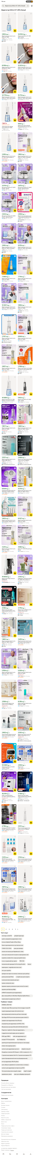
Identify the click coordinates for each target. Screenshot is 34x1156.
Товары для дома (5, 1113)
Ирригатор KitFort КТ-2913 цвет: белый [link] (24, 36)
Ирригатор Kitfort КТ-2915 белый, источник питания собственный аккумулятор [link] (8, 400)
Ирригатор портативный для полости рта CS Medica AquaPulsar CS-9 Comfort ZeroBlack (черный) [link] (25, 460)
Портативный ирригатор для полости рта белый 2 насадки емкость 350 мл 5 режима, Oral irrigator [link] (9, 735)
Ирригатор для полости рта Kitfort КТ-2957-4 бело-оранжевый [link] (24, 491)
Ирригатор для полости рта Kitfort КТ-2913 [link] (8, 36)
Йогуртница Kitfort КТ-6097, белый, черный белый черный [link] (25, 188)
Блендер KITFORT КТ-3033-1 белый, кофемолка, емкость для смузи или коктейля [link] (8, 828)
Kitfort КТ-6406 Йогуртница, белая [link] (25, 549)
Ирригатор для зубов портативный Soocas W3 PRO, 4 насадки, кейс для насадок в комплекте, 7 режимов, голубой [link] (25, 796)
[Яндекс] (12, 1150)
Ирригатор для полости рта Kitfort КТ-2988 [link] (24, 704)
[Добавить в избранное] (15, 14)
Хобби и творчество (6, 1119)
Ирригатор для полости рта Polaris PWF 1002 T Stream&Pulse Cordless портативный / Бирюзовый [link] (8, 460)
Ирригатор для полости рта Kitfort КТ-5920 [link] (24, 307)
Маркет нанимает (5, 1143)
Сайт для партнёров (6, 1089)
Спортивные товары (6, 1128)
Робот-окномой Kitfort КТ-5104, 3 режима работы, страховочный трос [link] (8, 796)
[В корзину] (15, 30)
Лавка (10, 1154)
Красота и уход (5, 1117)
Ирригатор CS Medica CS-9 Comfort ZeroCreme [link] (24, 610)
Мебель (3, 1103)
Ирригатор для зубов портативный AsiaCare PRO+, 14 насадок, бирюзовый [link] (9, 610)
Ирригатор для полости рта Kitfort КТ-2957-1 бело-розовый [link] (8, 673)
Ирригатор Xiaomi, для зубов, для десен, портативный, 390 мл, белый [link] (25, 369)
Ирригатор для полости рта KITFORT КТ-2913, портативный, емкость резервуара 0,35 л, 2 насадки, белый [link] (8, 68)
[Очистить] (28, 6)
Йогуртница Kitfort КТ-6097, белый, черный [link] (9, 188)
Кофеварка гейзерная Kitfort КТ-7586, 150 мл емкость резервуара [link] (25, 579)
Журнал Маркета (5, 1145)
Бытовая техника (5, 1105)
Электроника (4, 1109)
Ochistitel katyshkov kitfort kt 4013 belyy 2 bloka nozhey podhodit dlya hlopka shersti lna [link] (8, 491)
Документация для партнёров (8, 1087)
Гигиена (3, 1107)
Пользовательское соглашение (8, 1139)
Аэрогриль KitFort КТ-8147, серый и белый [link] (8, 767)
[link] (7, 936)
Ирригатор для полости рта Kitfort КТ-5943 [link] (8, 279)
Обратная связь (5, 1141)
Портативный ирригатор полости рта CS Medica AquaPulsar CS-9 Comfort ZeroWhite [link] (8, 704)
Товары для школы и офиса (7, 1125)
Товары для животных (6, 1130)
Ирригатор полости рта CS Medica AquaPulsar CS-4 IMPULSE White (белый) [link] (24, 735)
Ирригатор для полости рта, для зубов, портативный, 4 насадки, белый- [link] (25, 641)
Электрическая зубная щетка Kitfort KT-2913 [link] (7, 127)
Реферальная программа (7, 1095)
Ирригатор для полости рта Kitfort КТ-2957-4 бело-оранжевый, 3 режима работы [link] (8, 641)
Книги (2, 1123)
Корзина (23, 1154)
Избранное (17, 1154)
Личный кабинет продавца (7, 1083)
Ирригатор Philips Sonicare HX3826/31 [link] (8, 579)
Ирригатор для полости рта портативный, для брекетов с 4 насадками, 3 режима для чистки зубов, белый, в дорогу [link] (9, 889)
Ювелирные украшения (7, 1136)
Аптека (3, 1115)
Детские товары (5, 1134)
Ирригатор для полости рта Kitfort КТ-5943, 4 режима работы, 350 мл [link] (24, 157)
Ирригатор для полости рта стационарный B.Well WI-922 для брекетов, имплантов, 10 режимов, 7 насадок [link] (25, 216)
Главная (3, 1154)
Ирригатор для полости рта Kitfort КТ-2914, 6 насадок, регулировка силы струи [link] (8, 248)
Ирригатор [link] (20, 767)
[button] (32, 6)
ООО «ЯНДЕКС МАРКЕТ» (11, 1148)
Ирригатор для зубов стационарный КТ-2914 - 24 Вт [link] (8, 919)
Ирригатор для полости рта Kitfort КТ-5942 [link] (24, 339)
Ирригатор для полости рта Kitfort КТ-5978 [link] (8, 339)
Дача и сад (4, 1121)
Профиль (30, 1154)
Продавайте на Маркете (7, 1085)
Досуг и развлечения (6, 1101)
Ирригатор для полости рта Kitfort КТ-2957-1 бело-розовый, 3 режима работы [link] (24, 428)
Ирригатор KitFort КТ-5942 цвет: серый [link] (24, 400)
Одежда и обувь (5, 1111)
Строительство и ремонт (7, 1132)
